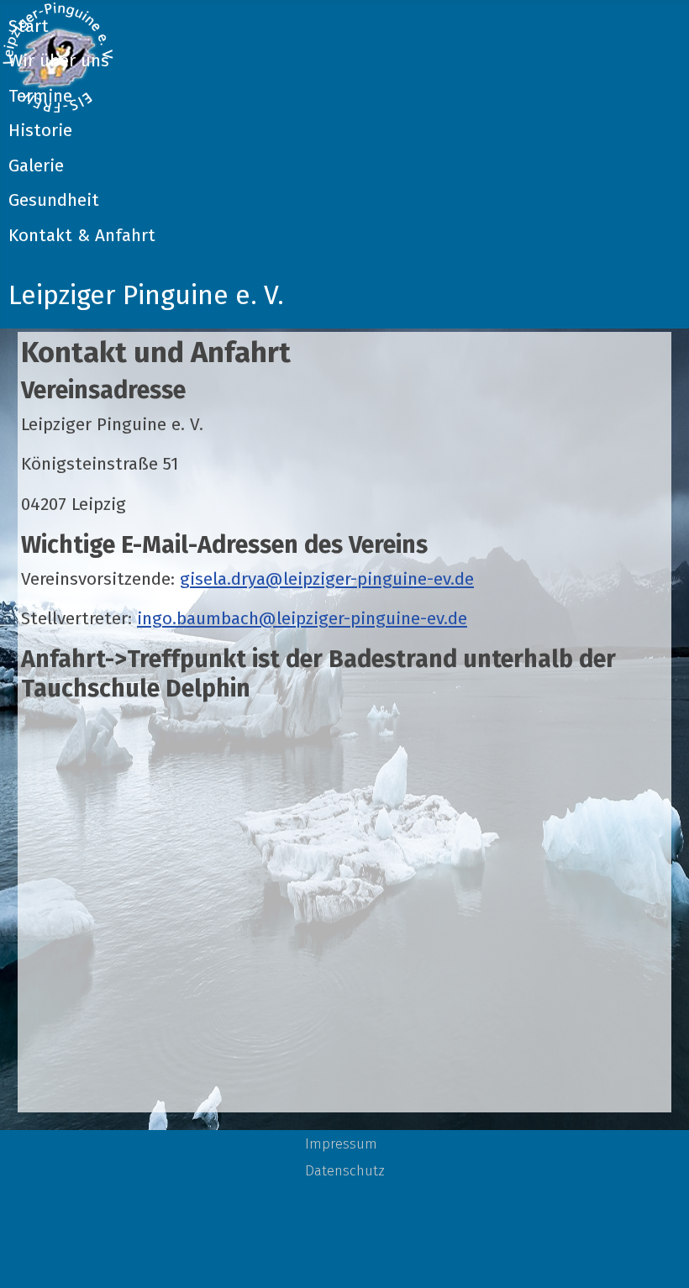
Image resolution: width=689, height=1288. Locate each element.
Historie (40, 130)
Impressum (341, 1143)
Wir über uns (58, 60)
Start (28, 26)
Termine (40, 96)
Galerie (36, 165)
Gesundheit (53, 200)
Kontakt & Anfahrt (81, 235)
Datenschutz (345, 1170)
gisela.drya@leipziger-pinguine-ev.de (327, 579)
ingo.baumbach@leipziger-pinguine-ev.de (302, 618)
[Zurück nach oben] (655, 1252)
